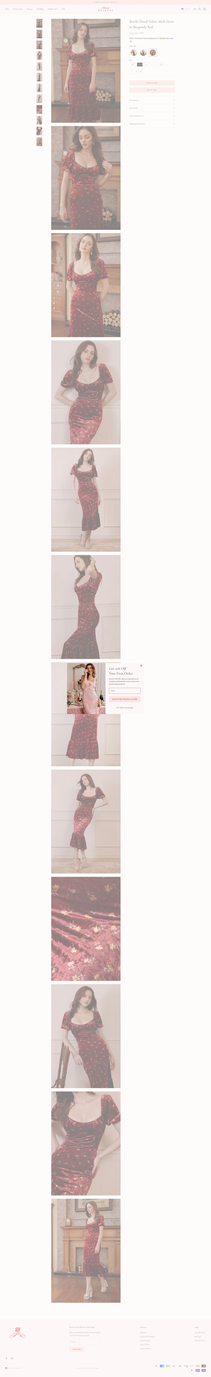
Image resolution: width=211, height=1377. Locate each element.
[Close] (141, 665)
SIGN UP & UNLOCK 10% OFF (124, 699)
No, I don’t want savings (124, 708)
